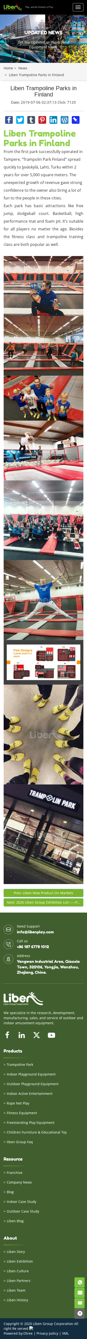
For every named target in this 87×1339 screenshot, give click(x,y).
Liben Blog (15, 1221)
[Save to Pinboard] (76, 118)
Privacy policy (47, 1333)
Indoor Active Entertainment (29, 1093)
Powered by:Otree (18, 1333)
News (22, 68)
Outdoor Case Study (23, 1211)
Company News (19, 1182)
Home (8, 68)
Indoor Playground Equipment (31, 1074)
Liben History (17, 1300)
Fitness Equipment (22, 1113)
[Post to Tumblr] (31, 118)
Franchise (14, 1172)
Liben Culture (18, 1271)
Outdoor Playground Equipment (32, 1084)
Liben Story (16, 1251)
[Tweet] (20, 118)
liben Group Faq (20, 1142)
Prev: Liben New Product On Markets (43, 893)
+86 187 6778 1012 (33, 946)
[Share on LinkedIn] (54, 118)
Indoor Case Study (21, 1201)
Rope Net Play (18, 1103)
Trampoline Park (20, 1064)
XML (65, 1333)
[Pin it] (42, 118)
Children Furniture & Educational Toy (37, 1132)
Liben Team (16, 1290)
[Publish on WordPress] (65, 118)
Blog (10, 1192)
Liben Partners (18, 1280)
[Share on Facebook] (9, 118)
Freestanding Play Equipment (30, 1122)
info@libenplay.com (35, 931)
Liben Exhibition (20, 1261)
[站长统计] (31, 1328)
